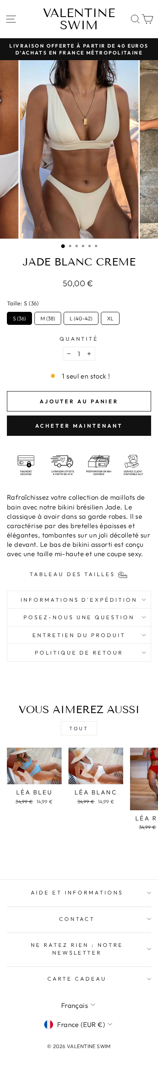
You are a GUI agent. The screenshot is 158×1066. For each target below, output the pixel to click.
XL (110, 317)
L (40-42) (81, 317)
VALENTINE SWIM (79, 19)
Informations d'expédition (79, 599)
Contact (77, 919)
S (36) (19, 317)
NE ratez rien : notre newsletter (77, 949)
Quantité (79, 338)
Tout (78, 728)
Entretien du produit (79, 635)
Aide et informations (77, 892)
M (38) (48, 317)
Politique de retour (79, 652)
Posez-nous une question (78, 617)
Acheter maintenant (78, 425)
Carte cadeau (77, 978)
